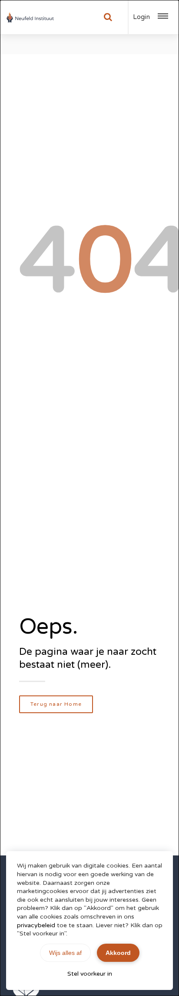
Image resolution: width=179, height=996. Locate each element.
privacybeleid (36, 925)
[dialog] (89, 498)
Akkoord (118, 952)
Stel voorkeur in (89, 973)
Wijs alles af (65, 952)
